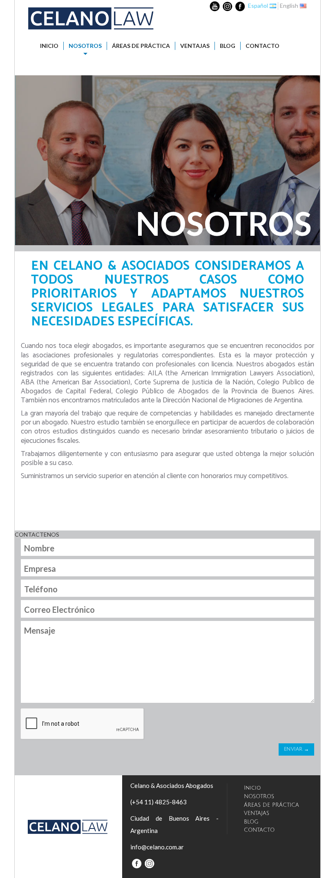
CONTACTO (262, 45)
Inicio (49, 45)
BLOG (227, 45)
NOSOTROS (85, 45)
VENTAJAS (195, 45)
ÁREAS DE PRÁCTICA (141, 45)
